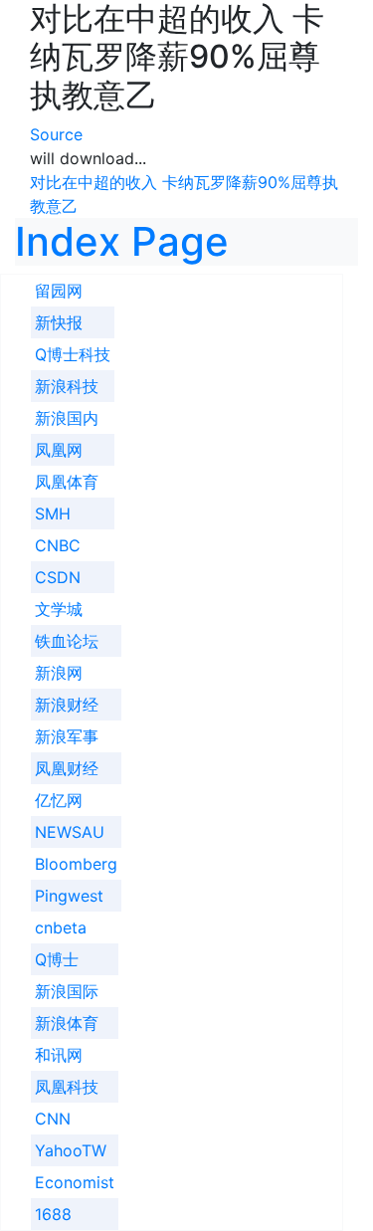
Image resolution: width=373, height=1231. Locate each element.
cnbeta (61, 927)
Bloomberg (76, 864)
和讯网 (59, 1055)
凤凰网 (59, 450)
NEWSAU (69, 832)
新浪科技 (66, 386)
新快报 (59, 322)
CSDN (58, 577)
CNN (53, 1118)
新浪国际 (66, 991)
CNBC (58, 545)
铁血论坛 (66, 641)
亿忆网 (59, 800)
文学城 (59, 609)
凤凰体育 (66, 482)
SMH (53, 513)
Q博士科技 (72, 354)
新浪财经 (66, 705)
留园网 (59, 291)
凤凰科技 (66, 1087)
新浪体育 (66, 1023)
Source (56, 134)
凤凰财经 (66, 768)
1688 (53, 1214)
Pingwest (69, 896)
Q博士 (57, 959)
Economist (74, 1182)
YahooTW (70, 1150)
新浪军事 (66, 736)
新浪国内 (66, 418)
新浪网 (59, 673)
